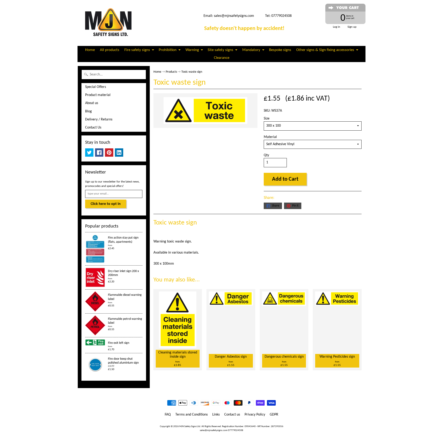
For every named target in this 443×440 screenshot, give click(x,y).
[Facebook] (99, 152)
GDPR (274, 414)
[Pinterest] (109, 152)
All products (109, 50)
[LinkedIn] (119, 152)
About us (91, 103)
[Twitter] (89, 152)
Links (216, 414)
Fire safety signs (137, 50)
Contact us (232, 414)
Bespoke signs (280, 50)
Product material (98, 95)
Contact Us (93, 127)
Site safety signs (220, 50)
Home (90, 50)
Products (171, 71)
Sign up (351, 26)
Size (266, 118)
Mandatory (251, 50)
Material (270, 137)
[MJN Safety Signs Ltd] (110, 23)
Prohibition (168, 50)
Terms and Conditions (191, 414)
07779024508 (235, 430)
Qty (266, 155)
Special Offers (95, 87)
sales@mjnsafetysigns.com (234, 16)
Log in (336, 26)
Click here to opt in (106, 204)
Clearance (221, 58)
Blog (88, 111)
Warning (192, 50)
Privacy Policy (255, 414)
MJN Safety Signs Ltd (189, 426)
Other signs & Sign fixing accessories (325, 50)
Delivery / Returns (98, 119)
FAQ (168, 414)
